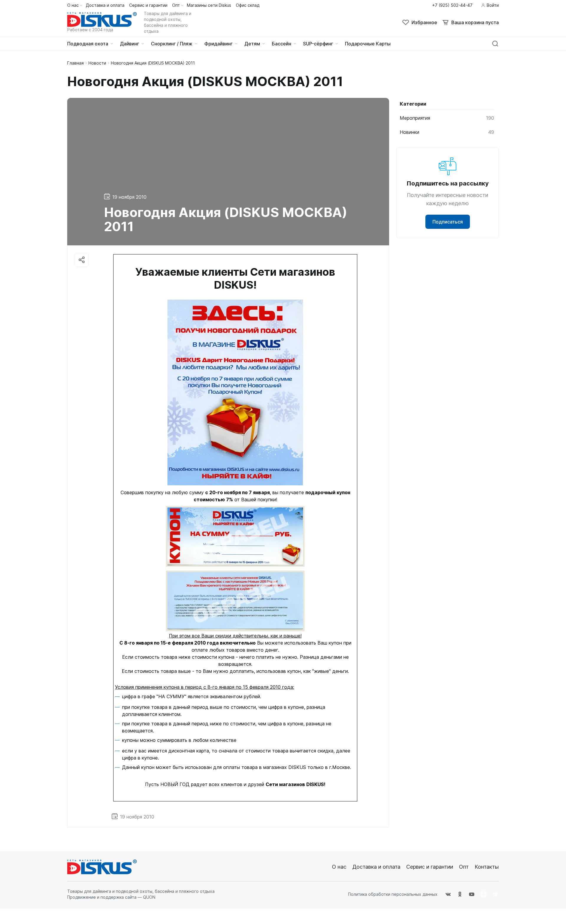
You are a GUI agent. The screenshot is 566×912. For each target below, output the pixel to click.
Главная (75, 62)
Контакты (487, 867)
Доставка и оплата (376, 867)
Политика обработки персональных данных (392, 894)
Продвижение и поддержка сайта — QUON (111, 897)
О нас (339, 867)
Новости (97, 62)
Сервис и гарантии (429, 867)
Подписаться (447, 222)
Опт (464, 867)
